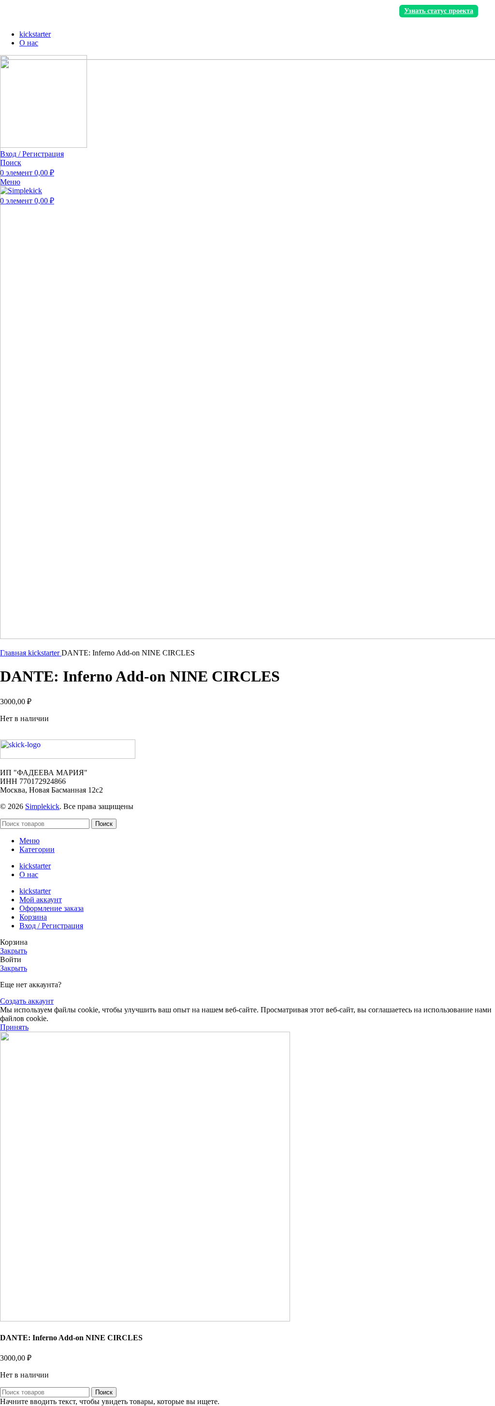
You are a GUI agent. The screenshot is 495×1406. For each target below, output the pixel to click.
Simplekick (42, 806)
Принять (14, 1027)
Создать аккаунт (27, 1001)
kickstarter (44, 653)
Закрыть (13, 951)
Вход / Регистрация (51, 926)
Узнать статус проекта (438, 10)
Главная (14, 653)
